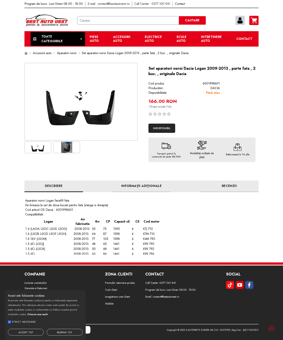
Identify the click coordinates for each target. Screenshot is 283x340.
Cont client (111, 290)
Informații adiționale (141, 186)
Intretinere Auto (211, 39)
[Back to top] (271, 328)
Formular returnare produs (120, 283)
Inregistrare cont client (117, 297)
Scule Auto (182, 39)
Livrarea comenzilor (35, 283)
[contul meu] (240, 20)
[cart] (254, 20)
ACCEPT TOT (25, 332)
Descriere (54, 186)
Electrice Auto (153, 39)
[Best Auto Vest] (49, 20)
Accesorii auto (121, 39)
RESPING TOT (64, 332)
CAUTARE (192, 20)
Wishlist (109, 304)
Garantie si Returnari (35, 288)
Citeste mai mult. (38, 314)
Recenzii (229, 186)
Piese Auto (94, 39)
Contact (244, 39)
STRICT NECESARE (24, 322)
